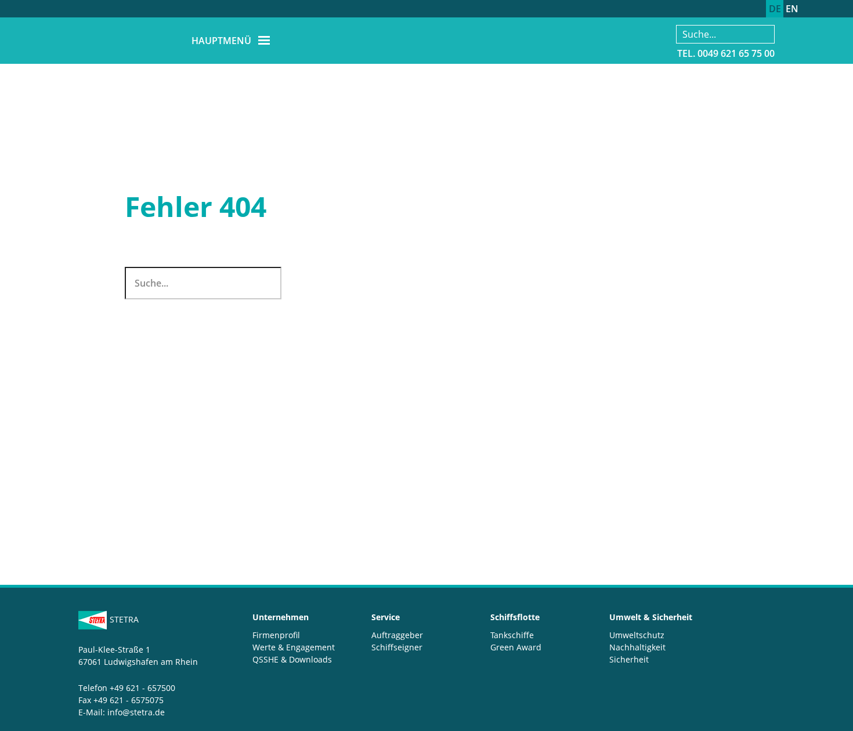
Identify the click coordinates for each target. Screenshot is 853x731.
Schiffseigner (396, 647)
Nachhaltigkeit (637, 647)
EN (792, 8)
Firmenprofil (276, 634)
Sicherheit (629, 659)
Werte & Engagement (293, 647)
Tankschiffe (512, 634)
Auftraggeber (397, 634)
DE (775, 8)
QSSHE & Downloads (292, 659)
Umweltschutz (636, 634)
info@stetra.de (136, 712)
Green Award (515, 647)
